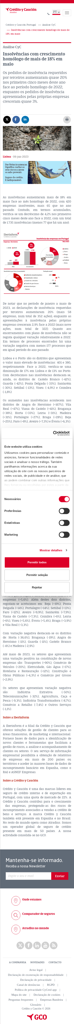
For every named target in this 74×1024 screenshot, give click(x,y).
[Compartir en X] (7, 119)
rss (54, 945)
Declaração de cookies (47, 994)
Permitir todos (37, 562)
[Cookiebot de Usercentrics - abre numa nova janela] (53, 433)
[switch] (64, 511)
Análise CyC (49, 25)
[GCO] (37, 1019)
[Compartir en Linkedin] (25, 119)
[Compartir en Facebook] (16, 119)
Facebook (28, 945)
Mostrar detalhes (51, 550)
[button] (37, 172)
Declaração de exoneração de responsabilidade (36, 974)
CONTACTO (55, 962)
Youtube (45, 945)
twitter (20, 945)
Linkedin (37, 945)
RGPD (51, 984)
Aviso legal (36, 969)
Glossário (35, 1004)
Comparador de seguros (38, 914)
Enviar (60, 876)
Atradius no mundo (35, 928)
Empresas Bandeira (51, 999)
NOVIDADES (37, 962)
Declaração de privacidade (36, 979)
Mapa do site (19, 994)
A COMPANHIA (17, 962)
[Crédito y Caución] (20, 10)
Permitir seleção (37, 575)
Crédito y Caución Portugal (21, 25)
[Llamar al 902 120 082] (48, 13)
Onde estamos (31, 899)
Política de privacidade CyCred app (36, 989)
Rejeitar (37, 587)
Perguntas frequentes (21, 999)
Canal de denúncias (28, 984)
